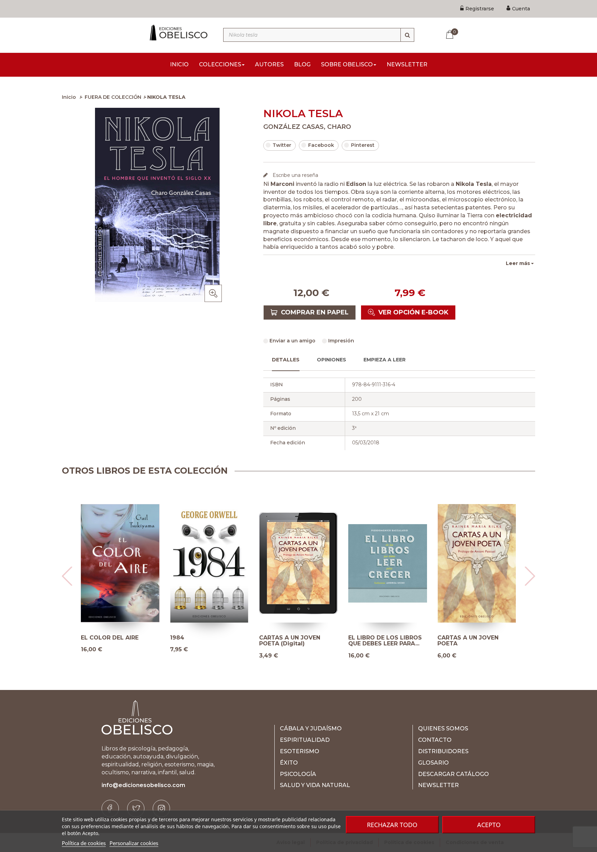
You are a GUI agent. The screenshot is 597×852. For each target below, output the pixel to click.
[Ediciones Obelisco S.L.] (177, 32)
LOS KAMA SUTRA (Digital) (476, 638)
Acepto (489, 825)
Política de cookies (84, 843)
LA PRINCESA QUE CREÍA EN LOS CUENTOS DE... (116, 641)
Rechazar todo (392, 825)
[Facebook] (110, 808)
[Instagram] (161, 808)
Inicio (69, 97)
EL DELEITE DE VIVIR (289, 638)
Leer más (518, 263)
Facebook (321, 145)
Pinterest (363, 145)
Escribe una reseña (294, 175)
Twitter (282, 145)
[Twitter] (135, 808)
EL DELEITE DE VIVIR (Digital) (200, 641)
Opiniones (331, 360)
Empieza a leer (384, 360)
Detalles (286, 360)
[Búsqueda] (407, 35)
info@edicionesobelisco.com (143, 785)
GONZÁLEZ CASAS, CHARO (307, 127)
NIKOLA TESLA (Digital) (382, 638)
